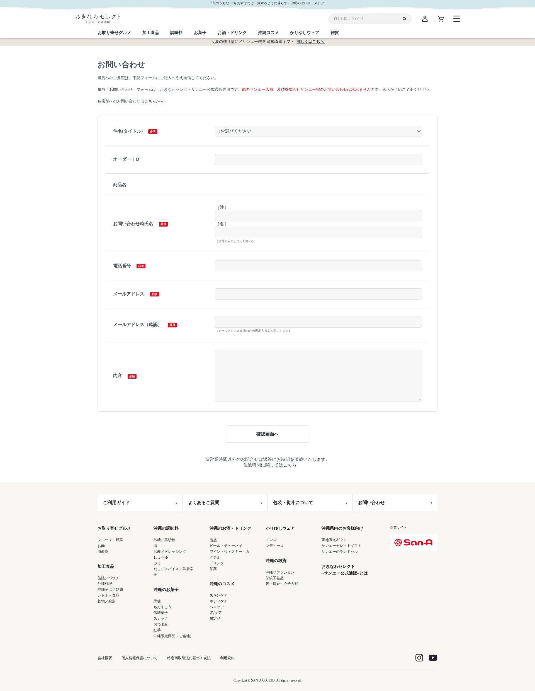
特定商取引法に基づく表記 (189, 658)
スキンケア (219, 595)
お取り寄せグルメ (114, 528)
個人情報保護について (139, 658)
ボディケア (219, 601)
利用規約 (227, 658)
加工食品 (106, 566)
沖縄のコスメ (222, 583)
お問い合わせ (371, 502)
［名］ (221, 224)
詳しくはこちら (311, 42)
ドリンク (217, 563)
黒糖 (157, 601)
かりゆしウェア (280, 528)
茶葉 (213, 569)
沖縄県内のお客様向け (342, 528)
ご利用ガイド (116, 502)
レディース (275, 546)
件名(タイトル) (128, 131)
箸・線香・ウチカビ (282, 583)
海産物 (103, 551)
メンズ (271, 540)
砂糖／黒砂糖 (164, 540)
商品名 (120, 184)
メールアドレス (128, 293)
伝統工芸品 (275, 578)
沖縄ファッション (280, 572)
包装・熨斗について (293, 502)
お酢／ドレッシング (170, 551)
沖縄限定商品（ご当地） (173, 636)
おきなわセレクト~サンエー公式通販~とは (345, 569)
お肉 (101, 546)
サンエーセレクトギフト (341, 546)
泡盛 (213, 540)
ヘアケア (217, 607)
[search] (406, 18)
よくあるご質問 (203, 502)
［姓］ (221, 207)
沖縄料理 (105, 583)
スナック (161, 618)
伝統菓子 (161, 612)
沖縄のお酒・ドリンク (230, 528)
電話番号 (122, 265)
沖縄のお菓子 (166, 589)
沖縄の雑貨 (276, 560)
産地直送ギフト (334, 540)
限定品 (215, 618)
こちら (150, 101)
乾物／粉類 (107, 601)
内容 (117, 375)
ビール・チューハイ (226, 546)
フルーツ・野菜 (110, 540)
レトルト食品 (108, 595)
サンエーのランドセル (340, 551)
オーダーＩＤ (126, 159)
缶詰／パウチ (108, 578)
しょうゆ (161, 557)
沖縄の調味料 (166, 528)
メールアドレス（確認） (137, 324)
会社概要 (105, 658)
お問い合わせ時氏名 (133, 223)
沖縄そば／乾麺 (110, 589)
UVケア (216, 612)
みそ (157, 563)
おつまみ (161, 624)
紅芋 (157, 630)
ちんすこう (163, 607)
